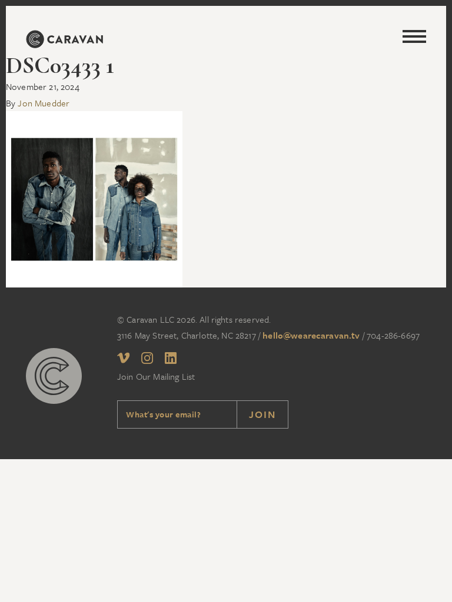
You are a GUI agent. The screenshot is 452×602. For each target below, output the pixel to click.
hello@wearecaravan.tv (311, 335)
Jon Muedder (43, 102)
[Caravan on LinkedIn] (171, 360)
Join (262, 414)
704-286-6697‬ (393, 335)
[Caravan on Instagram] (147, 360)
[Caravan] (64, 41)
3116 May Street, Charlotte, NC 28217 (186, 335)
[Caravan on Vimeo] (123, 359)
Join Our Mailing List (156, 376)
